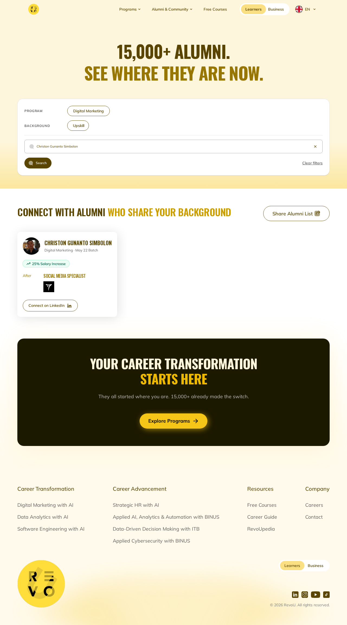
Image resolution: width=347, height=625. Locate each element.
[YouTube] (315, 594)
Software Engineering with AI (51, 529)
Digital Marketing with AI (45, 505)
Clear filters (312, 163)
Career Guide (262, 517)
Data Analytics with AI (42, 517)
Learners (292, 565)
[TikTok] (326, 594)
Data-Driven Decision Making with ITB (156, 529)
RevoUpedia (261, 529)
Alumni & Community (170, 9)
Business (315, 565)
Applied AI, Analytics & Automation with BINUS (166, 517)
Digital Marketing (88, 111)
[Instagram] (304, 594)
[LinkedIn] (295, 594)
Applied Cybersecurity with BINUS (151, 541)
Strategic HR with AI (136, 505)
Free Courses (215, 9)
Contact (314, 517)
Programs (128, 9)
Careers (314, 505)
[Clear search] (315, 146)
